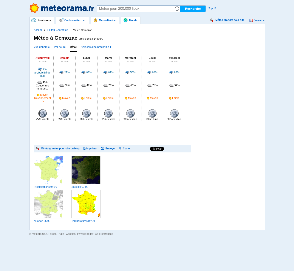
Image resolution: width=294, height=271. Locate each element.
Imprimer (91, 148)
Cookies (71, 233)
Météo (61, 8)
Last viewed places (177, 8)
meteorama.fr (39, 233)
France (258, 20)
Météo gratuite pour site (229, 20)
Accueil (38, 29)
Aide (61, 233)
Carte (126, 148)
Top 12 (213, 8)
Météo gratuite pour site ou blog (60, 148)
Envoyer (110, 148)
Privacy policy (85, 233)
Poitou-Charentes (57, 29)
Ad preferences (104, 233)
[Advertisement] (112, 133)
